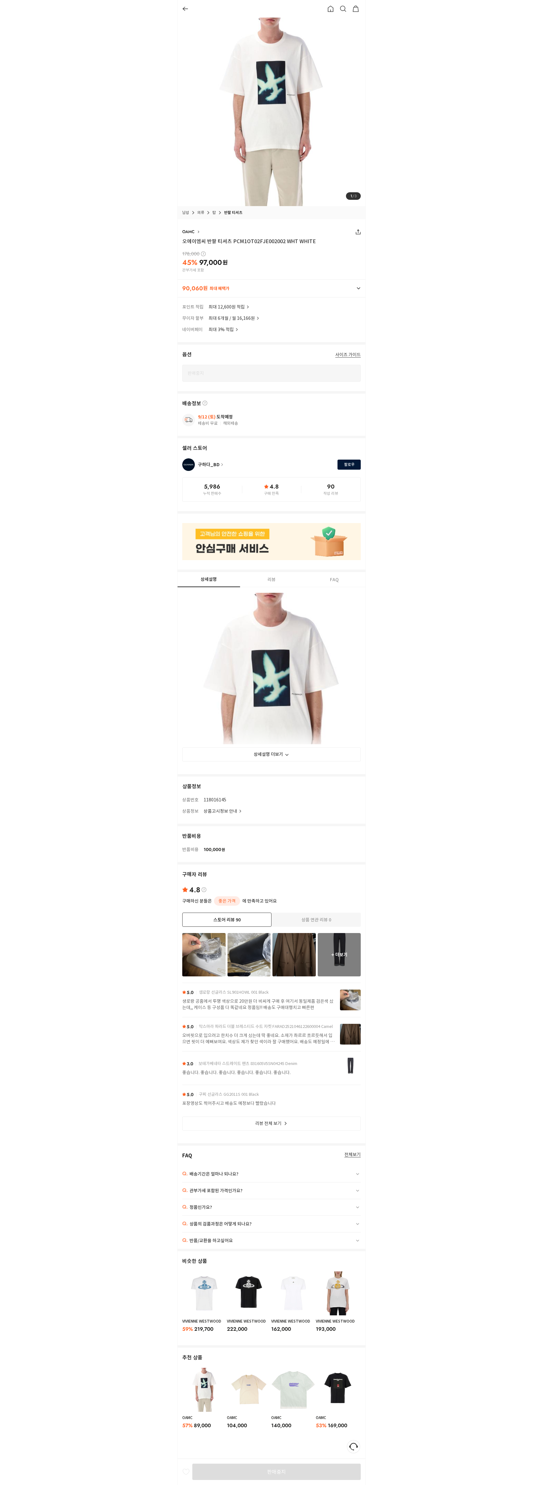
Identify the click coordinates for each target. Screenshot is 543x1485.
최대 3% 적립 (221, 329)
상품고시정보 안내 (220, 811)
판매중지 (276, 1472)
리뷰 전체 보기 (268, 1123)
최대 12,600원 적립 (227, 307)
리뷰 (271, 579)
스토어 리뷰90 (227, 920)
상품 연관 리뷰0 (316, 920)
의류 (200, 212)
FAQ (334, 579)
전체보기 (352, 1154)
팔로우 (349, 464)
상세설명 (208, 579)
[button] (271, 288)
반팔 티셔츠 (233, 212)
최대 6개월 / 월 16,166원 (232, 318)
